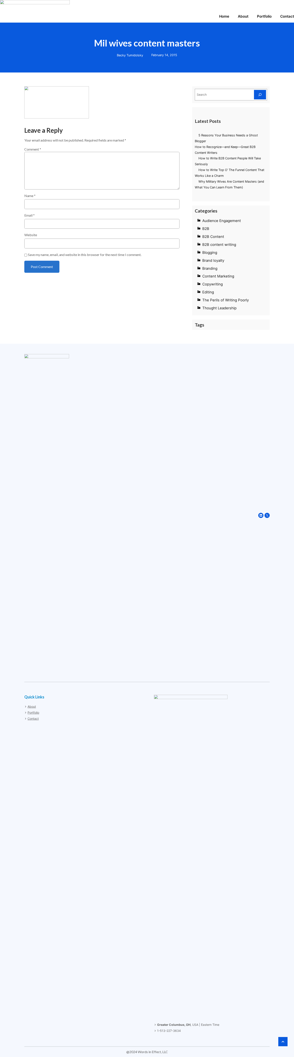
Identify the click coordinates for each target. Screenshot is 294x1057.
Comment (32, 149)
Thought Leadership (219, 308)
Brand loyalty (213, 260)
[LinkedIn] (260, 515)
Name (30, 196)
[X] (267, 515)
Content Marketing (218, 276)
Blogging (209, 252)
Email (29, 215)
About (32, 706)
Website (30, 235)
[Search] (260, 94)
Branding (209, 268)
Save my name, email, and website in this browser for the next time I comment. (84, 255)
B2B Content (213, 236)
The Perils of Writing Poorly (225, 300)
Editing (208, 292)
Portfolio (33, 712)
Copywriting (212, 284)
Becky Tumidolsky (130, 55)
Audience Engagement (221, 221)
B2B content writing (219, 244)
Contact (33, 718)
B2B (205, 228)
